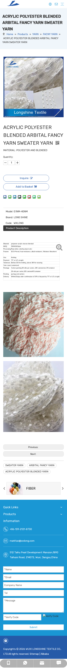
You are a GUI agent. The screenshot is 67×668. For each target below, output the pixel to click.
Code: (9, 223)
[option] (33, 488)
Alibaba (45, 653)
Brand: (9, 217)
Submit (33, 627)
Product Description (17, 228)
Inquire (24, 178)
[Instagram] (5, 640)
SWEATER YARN (14, 465)
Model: (9, 211)
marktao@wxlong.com (22, 540)
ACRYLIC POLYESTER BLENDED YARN (26, 471)
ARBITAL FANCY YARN (41, 465)
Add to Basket (24, 186)
